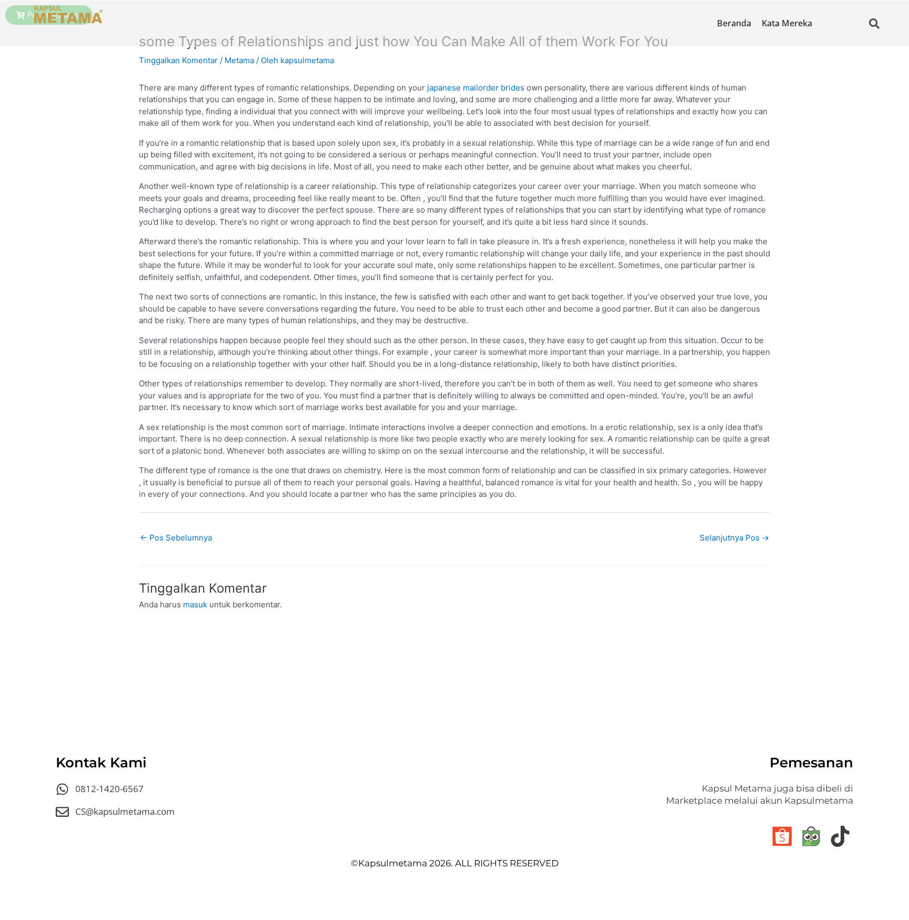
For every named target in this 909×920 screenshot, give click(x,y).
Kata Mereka (787, 23)
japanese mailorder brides (475, 88)
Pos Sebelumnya (176, 538)
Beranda (734, 23)
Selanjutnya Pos (734, 538)
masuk (195, 604)
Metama (239, 60)
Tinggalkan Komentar (178, 60)
